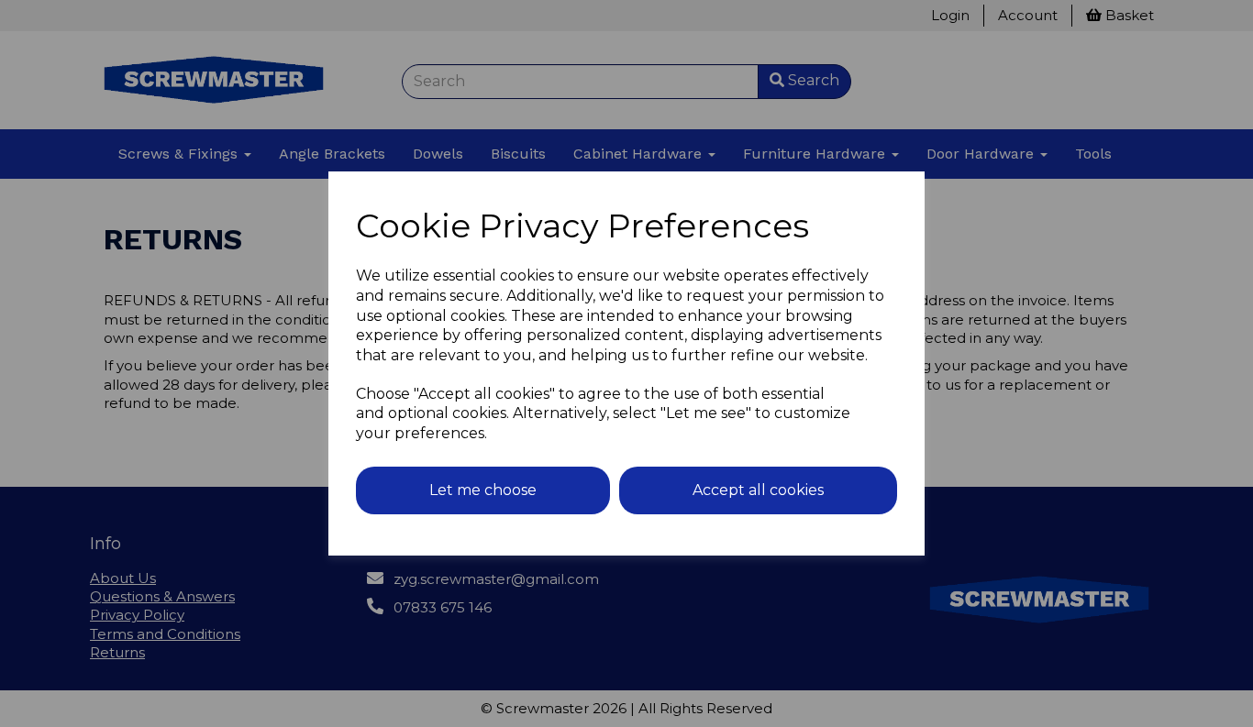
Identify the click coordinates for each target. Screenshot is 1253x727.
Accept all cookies (758, 490)
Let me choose (483, 490)
